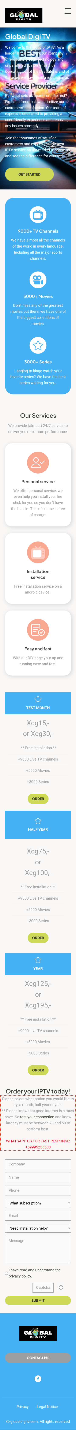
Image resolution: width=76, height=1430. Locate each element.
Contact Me (38, 1358)
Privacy (22, 1406)
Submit (38, 1300)
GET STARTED (29, 174)
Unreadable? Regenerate (61, 1287)
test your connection (37, 1117)
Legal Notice (47, 1406)
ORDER (38, 938)
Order (38, 798)
